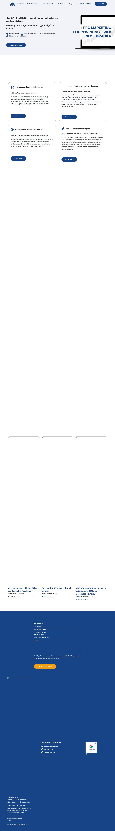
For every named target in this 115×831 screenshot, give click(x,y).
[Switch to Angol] (88, 3)
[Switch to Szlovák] (81, 3)
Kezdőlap (20, 4)
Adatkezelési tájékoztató (14, 818)
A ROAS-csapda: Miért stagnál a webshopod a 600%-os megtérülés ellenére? (90, 591)
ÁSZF (9, 820)
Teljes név (38, 624)
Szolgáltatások (32, 4)
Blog (70, 4)
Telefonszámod (40, 629)
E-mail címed (39, 635)
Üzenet (36, 640)
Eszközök (61, 4)
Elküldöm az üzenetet (45, 666)
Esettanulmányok (47, 4)
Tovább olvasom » (14, 597)
